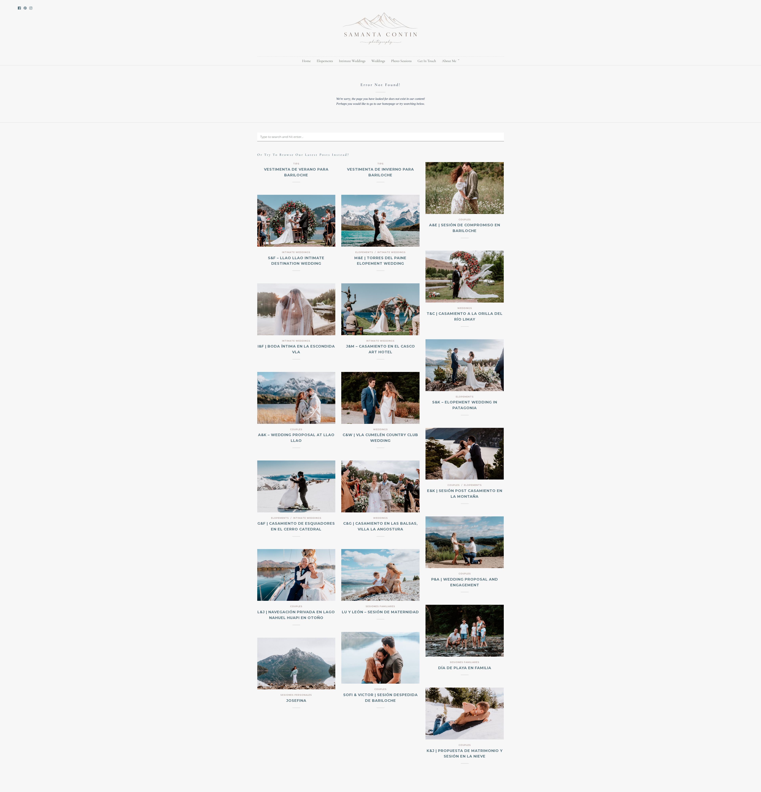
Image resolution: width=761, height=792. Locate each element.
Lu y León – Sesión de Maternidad (380, 612)
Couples (465, 219)
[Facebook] (19, 8)
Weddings (378, 61)
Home (306, 61)
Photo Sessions (401, 61)
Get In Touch (427, 61)
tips (296, 163)
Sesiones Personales (296, 695)
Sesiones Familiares (380, 606)
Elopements (325, 61)
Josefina (296, 700)
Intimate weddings (296, 252)
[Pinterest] (25, 8)
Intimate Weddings (352, 61)
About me (449, 61)
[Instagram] (30, 8)
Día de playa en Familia (464, 668)
